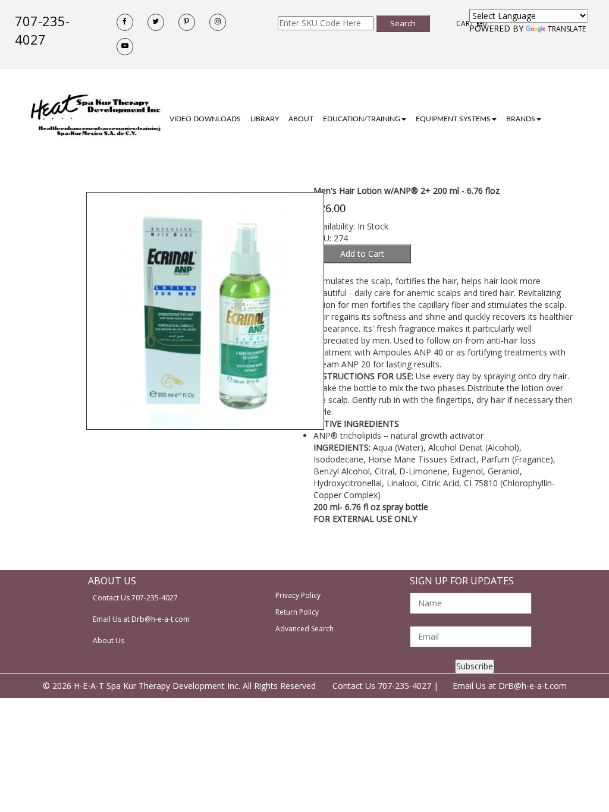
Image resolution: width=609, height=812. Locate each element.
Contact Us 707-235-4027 (135, 598)
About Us (108, 640)
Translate (567, 29)
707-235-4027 (42, 30)
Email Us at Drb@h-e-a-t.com (141, 619)
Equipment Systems (453, 118)
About (300, 118)
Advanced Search (304, 629)
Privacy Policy (298, 595)
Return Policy (297, 612)
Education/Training (361, 118)
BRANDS (520, 118)
